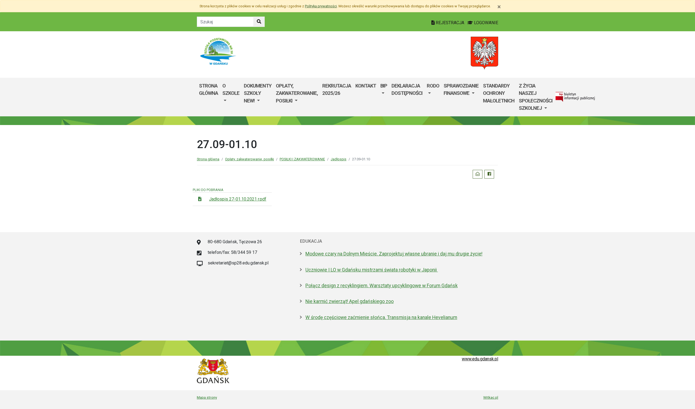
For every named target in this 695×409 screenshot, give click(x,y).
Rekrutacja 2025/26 (336, 89)
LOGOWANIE (485, 22)
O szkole (230, 89)
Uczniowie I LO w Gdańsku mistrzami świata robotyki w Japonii (371, 270)
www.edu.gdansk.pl (480, 358)
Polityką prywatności (321, 6)
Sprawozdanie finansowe (461, 89)
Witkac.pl (490, 397)
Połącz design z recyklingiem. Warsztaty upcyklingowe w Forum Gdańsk (381, 285)
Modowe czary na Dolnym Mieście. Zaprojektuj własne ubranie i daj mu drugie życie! (393, 254)
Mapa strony (207, 397)
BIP (383, 86)
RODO (433, 86)
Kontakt (365, 86)
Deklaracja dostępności (406, 89)
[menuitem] (231, 97)
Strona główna (208, 89)
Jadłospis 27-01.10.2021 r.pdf (237, 199)
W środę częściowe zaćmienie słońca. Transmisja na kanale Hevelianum (381, 317)
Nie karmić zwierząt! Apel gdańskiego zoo (349, 301)
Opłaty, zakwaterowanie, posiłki (297, 93)
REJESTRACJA (450, 22)
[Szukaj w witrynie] (259, 22)
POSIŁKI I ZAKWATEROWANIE (302, 159)
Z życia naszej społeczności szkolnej (535, 97)
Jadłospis (338, 159)
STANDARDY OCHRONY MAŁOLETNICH (498, 93)
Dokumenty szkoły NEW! (257, 93)
